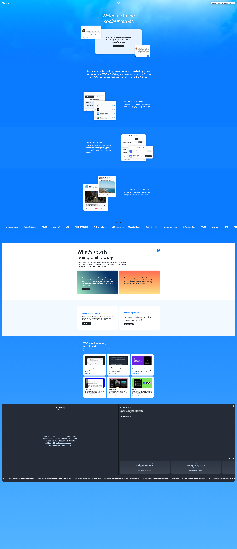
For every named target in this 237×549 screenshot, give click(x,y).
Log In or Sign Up (118, 45)
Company (214, 3)
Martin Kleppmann (136, 316)
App (230, 3)
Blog (219, 3)
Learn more (86, 289)
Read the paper (128, 324)
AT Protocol (225, 3)
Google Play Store (125, 52)
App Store (117, 52)
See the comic (87, 323)
